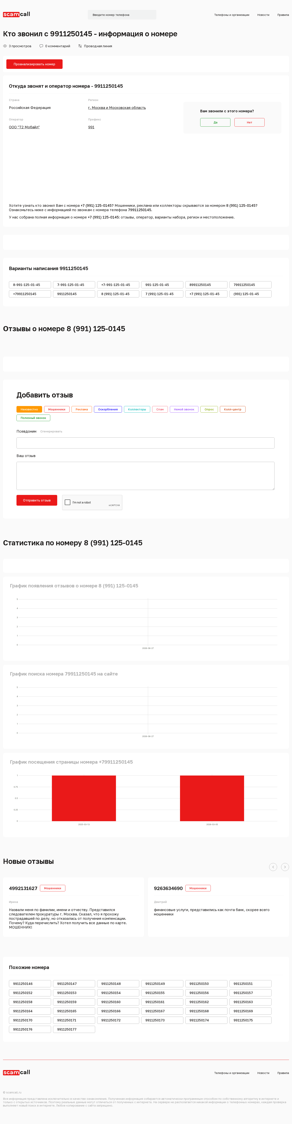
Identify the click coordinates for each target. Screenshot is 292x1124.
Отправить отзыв (37, 500)
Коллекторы (137, 409)
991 (91, 127)
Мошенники (56, 409)
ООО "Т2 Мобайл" (24, 127)
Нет (249, 122)
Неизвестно (29, 409)
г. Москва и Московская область (117, 107)
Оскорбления (108, 409)
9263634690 (168, 888)
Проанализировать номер (34, 64)
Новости (263, 14)
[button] (273, 867)
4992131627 (23, 888)
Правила (283, 14)
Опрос (209, 409)
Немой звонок (184, 409)
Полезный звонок (33, 418)
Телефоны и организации (231, 14)
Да (215, 122)
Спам (160, 409)
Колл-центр (232, 409)
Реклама (82, 409)
